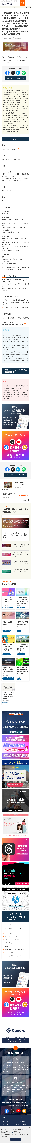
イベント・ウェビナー (21, 1118)
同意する (15, 1139)
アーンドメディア (9, 933)
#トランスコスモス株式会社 (19, 60)
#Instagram (5, 57)
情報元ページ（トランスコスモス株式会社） (15, 371)
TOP (3, 7)
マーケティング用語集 (21, 1125)
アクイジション (9, 943)
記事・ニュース (6, 1118)
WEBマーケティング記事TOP (11, 7)
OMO (6, 946)
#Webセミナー (13, 57)
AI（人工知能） (9, 953)
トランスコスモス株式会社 (9, 149)
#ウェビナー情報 (7, 60)
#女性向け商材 (6, 63)
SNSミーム (8, 925)
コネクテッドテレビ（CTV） (13, 940)
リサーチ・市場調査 (20, 1121)
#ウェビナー (23, 57)
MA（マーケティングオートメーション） (16, 949)
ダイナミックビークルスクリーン (14, 956)
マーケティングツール (8, 1121)
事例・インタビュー (8, 1125)
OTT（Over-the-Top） (11, 936)
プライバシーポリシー (10, 1132)
